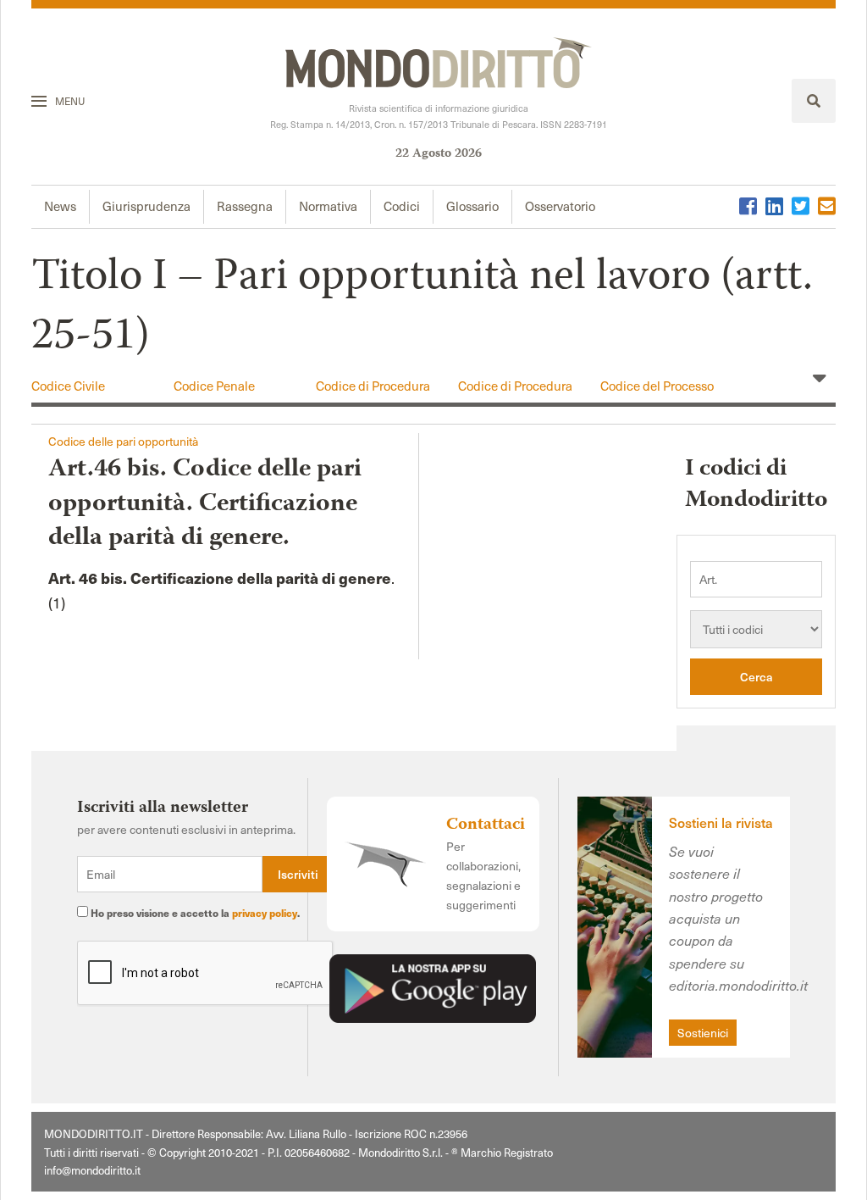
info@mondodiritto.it (92, 1170)
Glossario (472, 206)
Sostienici (702, 1033)
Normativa (328, 206)
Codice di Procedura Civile (373, 394)
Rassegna (245, 206)
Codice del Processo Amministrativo (657, 394)
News (60, 206)
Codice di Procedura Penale (515, 394)
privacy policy (264, 912)
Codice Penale (214, 385)
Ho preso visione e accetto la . (194, 912)
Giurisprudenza (146, 206)
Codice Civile (68, 385)
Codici (402, 206)
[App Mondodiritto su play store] (432, 987)
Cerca (756, 677)
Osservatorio (560, 206)
